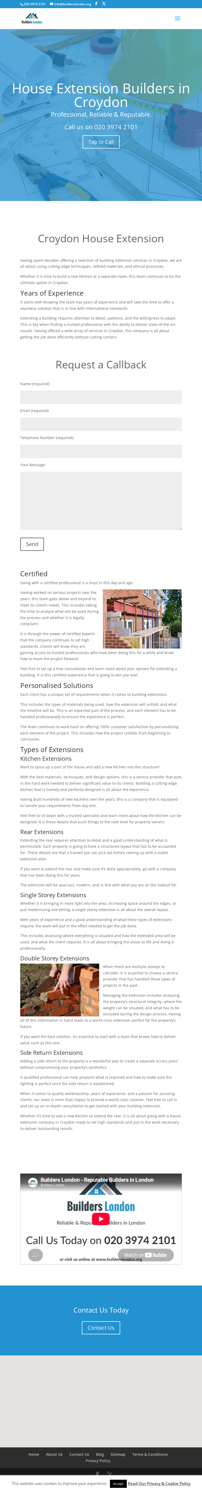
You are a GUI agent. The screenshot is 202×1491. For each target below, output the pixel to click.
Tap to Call (101, 141)
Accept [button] (118, 1483)
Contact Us (101, 1327)
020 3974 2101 (116, 126)
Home (33, 1454)
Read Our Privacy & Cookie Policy (159, 1483)
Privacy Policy (98, 1460)
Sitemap (118, 1454)
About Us (54, 1454)
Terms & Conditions (150, 1454)
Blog (100, 1454)
